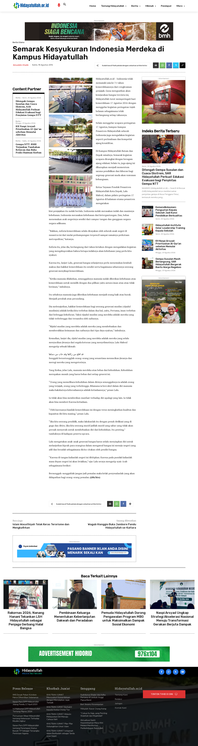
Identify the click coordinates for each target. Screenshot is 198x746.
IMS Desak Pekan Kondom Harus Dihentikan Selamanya (25, 696)
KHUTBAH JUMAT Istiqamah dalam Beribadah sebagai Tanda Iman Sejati (61, 733)
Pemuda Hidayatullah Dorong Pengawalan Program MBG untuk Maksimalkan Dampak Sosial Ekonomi (123, 618)
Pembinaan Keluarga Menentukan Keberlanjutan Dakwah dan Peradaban (74, 616)
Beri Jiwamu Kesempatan (91, 704)
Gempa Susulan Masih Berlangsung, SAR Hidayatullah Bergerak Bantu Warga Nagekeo (168, 263)
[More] (130, 504)
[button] (64, 4)
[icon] (59, 5)
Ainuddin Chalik (20, 65)
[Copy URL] (182, 65)
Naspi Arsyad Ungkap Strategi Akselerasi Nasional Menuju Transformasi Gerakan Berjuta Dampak (172, 618)
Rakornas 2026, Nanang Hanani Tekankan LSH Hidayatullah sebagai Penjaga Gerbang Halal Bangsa (26, 620)
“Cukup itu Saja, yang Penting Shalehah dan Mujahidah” (93, 714)
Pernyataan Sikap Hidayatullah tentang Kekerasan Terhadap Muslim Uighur (26, 718)
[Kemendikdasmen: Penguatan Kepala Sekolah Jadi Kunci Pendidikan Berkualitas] (147, 211)
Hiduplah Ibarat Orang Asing (93, 708)
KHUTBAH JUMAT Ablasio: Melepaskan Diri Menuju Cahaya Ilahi (59, 716)
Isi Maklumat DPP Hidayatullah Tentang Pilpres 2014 (26, 709)
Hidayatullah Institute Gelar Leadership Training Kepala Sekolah (170, 228)
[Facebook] (169, 65)
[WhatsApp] (162, 65)
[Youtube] (182, 672)
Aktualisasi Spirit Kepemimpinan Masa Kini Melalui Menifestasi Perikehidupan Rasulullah (91, 724)
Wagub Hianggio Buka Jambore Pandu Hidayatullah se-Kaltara (112, 526)
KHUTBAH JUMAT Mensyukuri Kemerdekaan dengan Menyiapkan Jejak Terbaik (58, 698)
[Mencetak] (156, 65)
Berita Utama (18, 42)
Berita (18, 98)
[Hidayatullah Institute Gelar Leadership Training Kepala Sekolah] (147, 229)
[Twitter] (176, 65)
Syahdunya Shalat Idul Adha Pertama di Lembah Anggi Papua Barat (93, 697)
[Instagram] (168, 672)
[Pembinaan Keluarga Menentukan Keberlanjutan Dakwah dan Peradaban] (74, 594)
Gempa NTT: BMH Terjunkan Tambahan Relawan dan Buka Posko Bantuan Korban (28, 148)
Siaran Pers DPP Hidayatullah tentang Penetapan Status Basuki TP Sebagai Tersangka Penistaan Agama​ (26, 729)
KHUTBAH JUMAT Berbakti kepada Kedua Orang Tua (59, 708)
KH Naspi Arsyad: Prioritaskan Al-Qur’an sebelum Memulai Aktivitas (28, 130)
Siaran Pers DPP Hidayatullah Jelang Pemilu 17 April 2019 (26, 702)
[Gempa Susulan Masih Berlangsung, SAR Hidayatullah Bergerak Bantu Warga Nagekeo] (147, 263)
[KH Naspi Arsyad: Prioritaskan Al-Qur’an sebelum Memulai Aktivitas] (147, 245)
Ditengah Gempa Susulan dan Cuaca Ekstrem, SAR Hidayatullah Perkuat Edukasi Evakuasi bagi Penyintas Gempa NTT (28, 108)
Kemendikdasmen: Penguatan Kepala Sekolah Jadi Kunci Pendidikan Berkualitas (169, 211)
